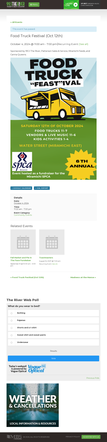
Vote (53, 358)
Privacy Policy (73, 437)
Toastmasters (46, 257)
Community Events (23, 215)
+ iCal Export (42, 188)
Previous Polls (92, 378)
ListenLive (69, 4)
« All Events (16, 22)
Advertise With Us (91, 437)
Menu (35, 4)
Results (53, 351)
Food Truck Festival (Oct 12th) (27, 277)
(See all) (83, 44)
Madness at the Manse (83, 277)
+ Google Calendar (21, 188)
